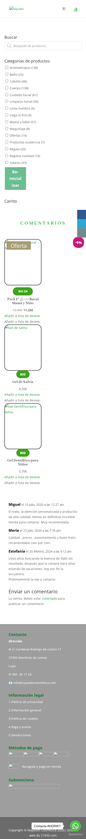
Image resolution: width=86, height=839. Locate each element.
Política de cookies (24, 718)
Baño (16, 74)
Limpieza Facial (24, 101)
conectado (49, 598)
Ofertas (18, 135)
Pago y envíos (21, 727)
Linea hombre (22, 108)
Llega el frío (20, 115)
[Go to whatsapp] (75, 826)
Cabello (18, 81)
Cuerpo (19, 88)
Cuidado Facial (23, 95)
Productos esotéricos (27, 142)
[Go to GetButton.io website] (75, 834)
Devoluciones (21, 735)
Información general (26, 710)
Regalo (18, 149)
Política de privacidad (27, 702)
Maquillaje (20, 129)
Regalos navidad (25, 156)
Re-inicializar (15, 178)
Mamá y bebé (23, 122)
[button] (22, 316)
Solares (18, 163)
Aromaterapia (24, 68)
